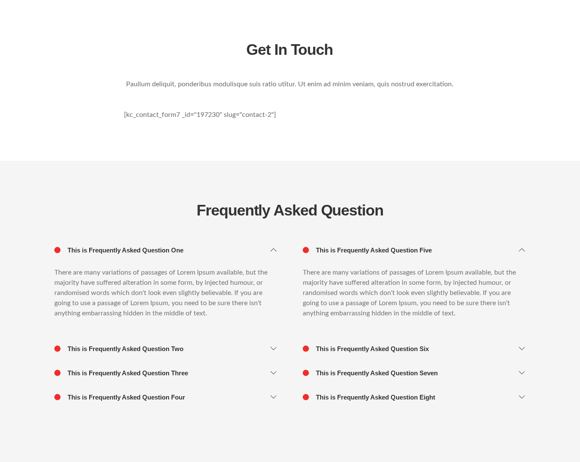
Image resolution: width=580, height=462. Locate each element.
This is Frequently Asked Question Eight (374, 397)
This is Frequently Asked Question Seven (376, 373)
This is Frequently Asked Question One (124, 250)
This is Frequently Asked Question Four (125, 397)
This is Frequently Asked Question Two (124, 348)
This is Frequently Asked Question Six (371, 348)
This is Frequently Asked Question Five (373, 250)
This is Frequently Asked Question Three (127, 373)
